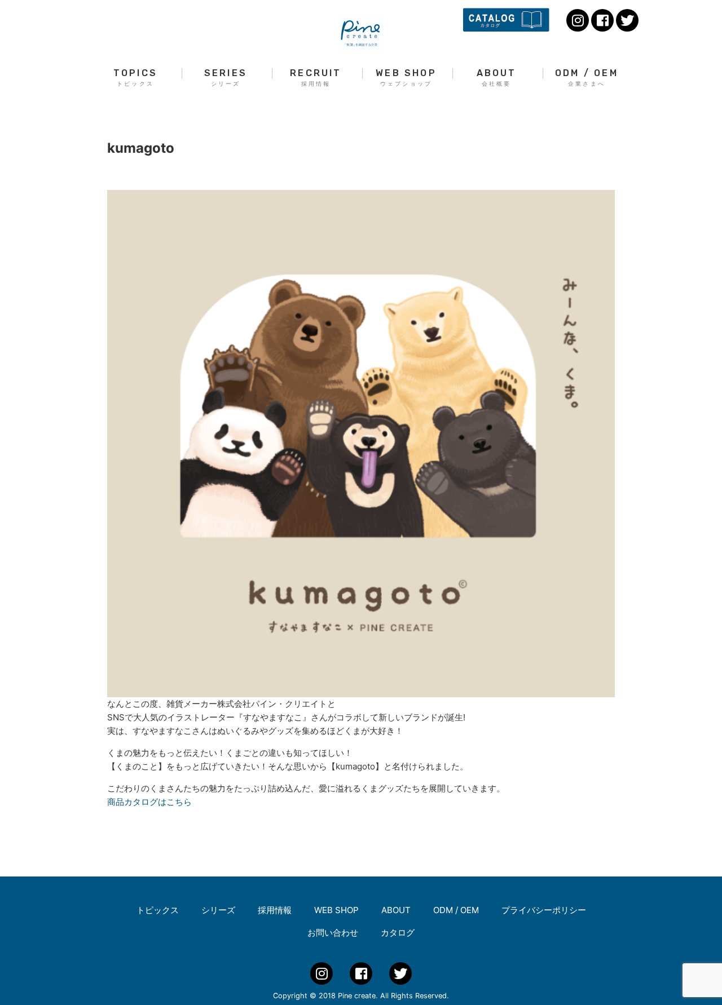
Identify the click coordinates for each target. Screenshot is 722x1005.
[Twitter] (627, 20)
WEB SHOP (406, 77)
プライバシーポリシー (543, 910)
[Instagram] (577, 20)
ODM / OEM (586, 77)
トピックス (158, 910)
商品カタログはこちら (149, 801)
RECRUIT (315, 77)
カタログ (398, 932)
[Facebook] (602, 20)
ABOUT (497, 77)
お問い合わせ (332, 932)
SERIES (225, 77)
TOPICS (135, 77)
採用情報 (275, 910)
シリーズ (218, 910)
